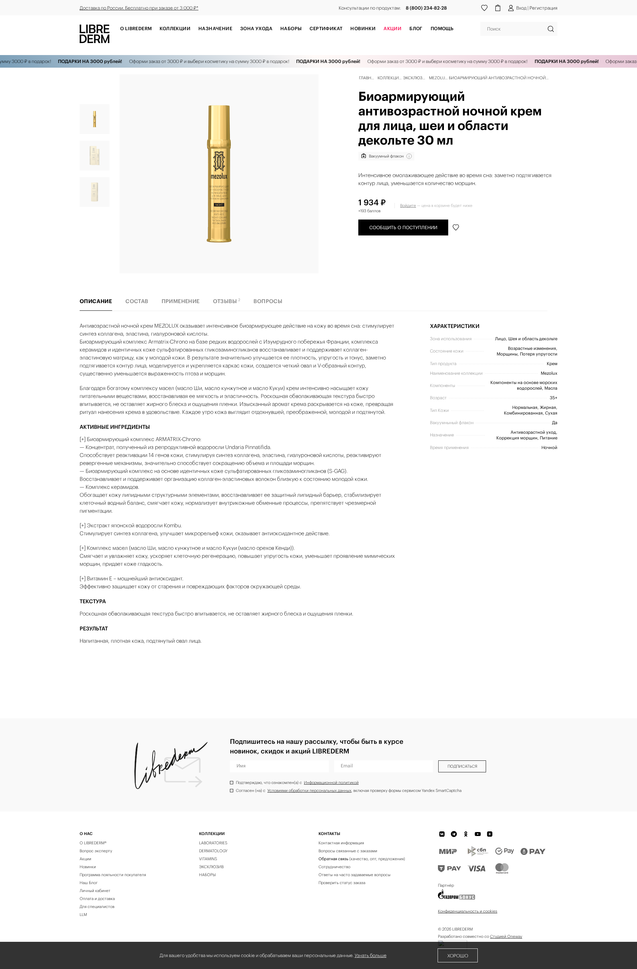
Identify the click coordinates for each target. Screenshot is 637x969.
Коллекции (175, 29)
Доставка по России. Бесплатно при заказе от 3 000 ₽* (139, 8)
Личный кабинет (95, 890)
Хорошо (457, 956)
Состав (136, 301)
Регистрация (543, 8)
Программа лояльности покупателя (113, 874)
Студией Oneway (506, 936)
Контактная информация (341, 842)
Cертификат (326, 29)
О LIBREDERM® (93, 842)
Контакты (329, 833)
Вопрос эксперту (96, 850)
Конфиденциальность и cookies (467, 911)
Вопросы (267, 301)
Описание (96, 301)
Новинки (363, 29)
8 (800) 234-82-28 (426, 8)
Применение (181, 301)
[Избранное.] (484, 8)
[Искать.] (550, 29)
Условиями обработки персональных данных (309, 790)
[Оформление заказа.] (497, 8)
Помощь (442, 29)
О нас (86, 833)
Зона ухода (256, 29)
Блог (416, 29)
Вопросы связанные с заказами (347, 850)
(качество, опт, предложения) (361, 858)
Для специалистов (97, 906)
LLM (83, 914)
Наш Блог (89, 882)
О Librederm (136, 29)
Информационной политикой (331, 782)
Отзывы (227, 300)
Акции (85, 858)
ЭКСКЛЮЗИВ (211, 866)
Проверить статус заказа (341, 882)
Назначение (215, 29)
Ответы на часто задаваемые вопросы (354, 874)
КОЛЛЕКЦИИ (212, 833)
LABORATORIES (213, 842)
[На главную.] (94, 33)
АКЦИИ (392, 29)
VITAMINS (208, 858)
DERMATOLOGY (213, 850)
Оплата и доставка (97, 898)
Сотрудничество (334, 866)
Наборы (291, 29)
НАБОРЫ (207, 874)
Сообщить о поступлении (403, 227)
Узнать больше (371, 955)
